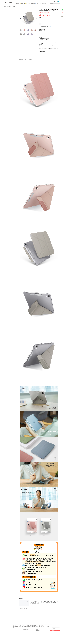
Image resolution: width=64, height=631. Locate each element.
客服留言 (37, 629)
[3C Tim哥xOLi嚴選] (9, 2)
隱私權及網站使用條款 (26, 629)
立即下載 (50, 26)
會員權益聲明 (37, 630)
